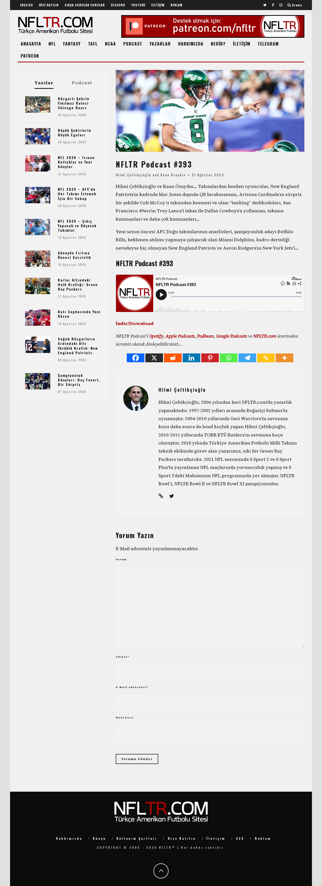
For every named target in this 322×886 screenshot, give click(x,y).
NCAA (110, 43)
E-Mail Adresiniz (132, 687)
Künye (99, 838)
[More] (284, 357)
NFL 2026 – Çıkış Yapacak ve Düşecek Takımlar (77, 225)
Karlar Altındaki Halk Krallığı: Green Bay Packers (78, 284)
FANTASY (72, 43)
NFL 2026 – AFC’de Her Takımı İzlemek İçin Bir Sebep (77, 193)
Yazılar (44, 83)
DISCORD (118, 5)
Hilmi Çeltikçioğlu (133, 174)
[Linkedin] (191, 357)
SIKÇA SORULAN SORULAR (85, 5)
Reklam (263, 838)
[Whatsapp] (228, 357)
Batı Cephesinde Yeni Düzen (79, 314)
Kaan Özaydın (173, 174)
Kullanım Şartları (136, 838)
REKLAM (176, 5)
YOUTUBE (138, 5)
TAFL (93, 43)
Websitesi (125, 717)
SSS (240, 838)
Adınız (123, 656)
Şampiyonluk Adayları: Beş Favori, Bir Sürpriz (79, 380)
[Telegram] (247, 357)
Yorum (121, 559)
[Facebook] (135, 357)
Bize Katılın (182, 838)
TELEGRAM (268, 43)
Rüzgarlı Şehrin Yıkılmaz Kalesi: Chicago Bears (74, 103)
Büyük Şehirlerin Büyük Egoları (74, 132)
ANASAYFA (31, 43)
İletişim (216, 838)
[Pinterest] (210, 357)
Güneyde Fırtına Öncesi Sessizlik (74, 255)
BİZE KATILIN (49, 5)
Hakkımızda (69, 838)
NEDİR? (218, 43)
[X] (154, 357)
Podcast (82, 83)
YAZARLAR (160, 43)
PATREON (30, 55)
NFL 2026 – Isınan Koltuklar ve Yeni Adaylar (76, 162)
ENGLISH (26, 5)
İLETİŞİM (158, 5)
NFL (52, 43)
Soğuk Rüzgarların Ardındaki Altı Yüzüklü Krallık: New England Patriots (78, 345)
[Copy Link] (266, 357)
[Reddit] (173, 357)
